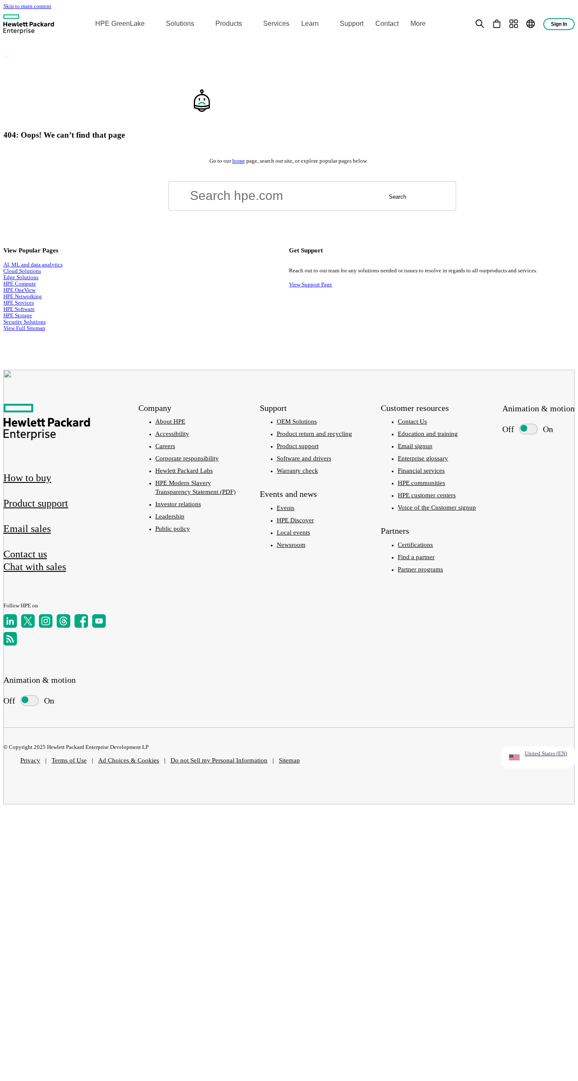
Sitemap (289, 760)
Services (276, 23)
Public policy (172, 528)
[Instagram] (45, 621)
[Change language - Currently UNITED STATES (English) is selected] (530, 23)
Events (286, 507)
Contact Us (412, 421)
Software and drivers (304, 458)
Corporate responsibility (187, 458)
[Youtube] (99, 621)
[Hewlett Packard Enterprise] (28, 24)
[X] (28, 621)
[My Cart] (497, 23)
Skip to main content (27, 6)
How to (27, 477)
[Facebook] (81, 621)
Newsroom (291, 544)
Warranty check (297, 470)
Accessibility (172, 433)
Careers (165, 446)
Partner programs (420, 569)
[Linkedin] (10, 621)
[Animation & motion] (29, 700)
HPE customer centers (427, 495)
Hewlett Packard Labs (184, 470)
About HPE (170, 421)
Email (27, 528)
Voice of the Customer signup (437, 507)
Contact (387, 23)
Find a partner (416, 557)
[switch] (25, 701)
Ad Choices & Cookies (128, 760)
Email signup (415, 446)
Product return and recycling (314, 433)
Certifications (415, 544)
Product (35, 503)
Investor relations (178, 504)
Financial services (421, 470)
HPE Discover (295, 520)
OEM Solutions (297, 421)
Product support (298, 446)
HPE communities (421, 483)
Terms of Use (69, 760)
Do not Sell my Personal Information (219, 760)
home (238, 161)
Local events (293, 532)
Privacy (30, 760)
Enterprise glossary (423, 458)
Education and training (428, 433)
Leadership (169, 516)
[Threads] (63, 621)
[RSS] (10, 639)
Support (351, 23)
